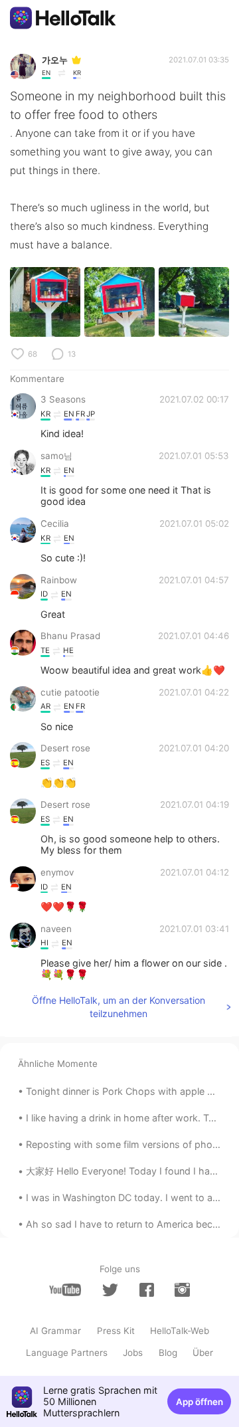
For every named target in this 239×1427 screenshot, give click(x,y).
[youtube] (65, 1290)
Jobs (133, 1352)
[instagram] (182, 1290)
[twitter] (110, 1290)
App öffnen (199, 1401)
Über (203, 1352)
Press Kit (116, 1330)
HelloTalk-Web (179, 1330)
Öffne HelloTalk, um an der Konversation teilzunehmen (118, 1007)
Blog (168, 1352)
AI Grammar (55, 1330)
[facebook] (146, 1290)
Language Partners (67, 1352)
